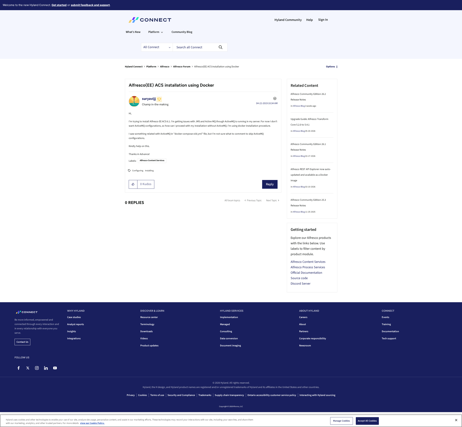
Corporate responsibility (312, 338)
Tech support (389, 338)
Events (385, 317)
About (302, 324)
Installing (149, 170)
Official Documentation (306, 272)
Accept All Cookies (367, 420)
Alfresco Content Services (152, 160)
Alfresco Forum (181, 66)
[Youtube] (55, 368)
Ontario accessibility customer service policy (271, 395)
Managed (225, 324)
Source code (299, 278)
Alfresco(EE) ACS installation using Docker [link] (216, 66)
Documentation (390, 331)
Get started (59, 5)
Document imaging (230, 345)
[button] (133, 184)
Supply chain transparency (229, 395)
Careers (303, 317)
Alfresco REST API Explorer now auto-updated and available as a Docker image (311, 174)
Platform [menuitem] (153, 32)
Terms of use (157, 395)
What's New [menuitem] (133, 32)
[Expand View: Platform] (162, 32)
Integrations (74, 338)
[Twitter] (28, 368)
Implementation (229, 317)
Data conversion (229, 338)
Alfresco (164, 66)
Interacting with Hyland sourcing (317, 395)
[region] (231, 420)
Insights (71, 331)
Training (386, 324)
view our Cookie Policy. (92, 423)
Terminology (147, 324)
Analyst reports (75, 324)
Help (309, 20)
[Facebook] (19, 368)
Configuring (137, 170)
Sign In (323, 19)
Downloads (146, 331)
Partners (303, 331)
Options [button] (330, 66)
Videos (144, 338)
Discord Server (300, 283)
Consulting (226, 331)
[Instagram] (37, 368)
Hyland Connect (134, 66)
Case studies (74, 317)
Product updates (149, 345)
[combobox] (200, 47)
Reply (270, 184)
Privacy (131, 395)
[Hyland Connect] (150, 20)
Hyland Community (288, 20)
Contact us (22, 342)
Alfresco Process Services (308, 267)
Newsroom (305, 345)
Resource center (149, 317)
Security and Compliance (181, 395)
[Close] (456, 420)
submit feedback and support (90, 5)
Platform (151, 66)
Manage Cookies (341, 420)
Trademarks (204, 395)
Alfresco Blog (299, 106)
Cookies (142, 395)
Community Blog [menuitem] (182, 32)
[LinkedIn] (46, 368)
